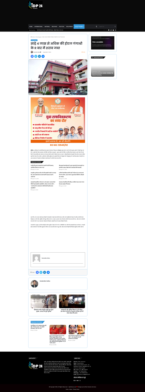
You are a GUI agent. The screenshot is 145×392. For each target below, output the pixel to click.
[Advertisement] (88, 12)
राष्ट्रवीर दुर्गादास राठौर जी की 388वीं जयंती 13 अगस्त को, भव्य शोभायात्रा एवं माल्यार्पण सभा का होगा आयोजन (43, 174)
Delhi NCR (54, 26)
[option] (102, 68)
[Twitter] (76, 380)
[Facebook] (74, 380)
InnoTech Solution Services (89, 386)
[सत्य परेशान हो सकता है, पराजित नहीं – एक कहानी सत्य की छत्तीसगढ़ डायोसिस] (76, 329)
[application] (102, 43)
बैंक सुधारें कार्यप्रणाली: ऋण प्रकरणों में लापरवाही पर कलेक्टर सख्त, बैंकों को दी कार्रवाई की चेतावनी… (55, 30)
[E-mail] (33, 266)
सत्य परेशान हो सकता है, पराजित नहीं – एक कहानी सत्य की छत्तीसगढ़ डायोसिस (76, 337)
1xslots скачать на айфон (99, 75)
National (47, 26)
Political (61, 26)
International (39, 26)
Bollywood (69, 26)
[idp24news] (35, 5)
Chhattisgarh (79, 26)
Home (30, 26)
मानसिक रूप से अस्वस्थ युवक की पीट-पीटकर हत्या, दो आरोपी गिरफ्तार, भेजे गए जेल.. (38, 327)
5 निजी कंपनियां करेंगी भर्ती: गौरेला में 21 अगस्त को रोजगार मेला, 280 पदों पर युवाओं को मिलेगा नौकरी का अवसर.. (71, 174)
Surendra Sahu (36, 52)
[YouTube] (78, 380)
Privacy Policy (76, 389)
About (70, 389)
